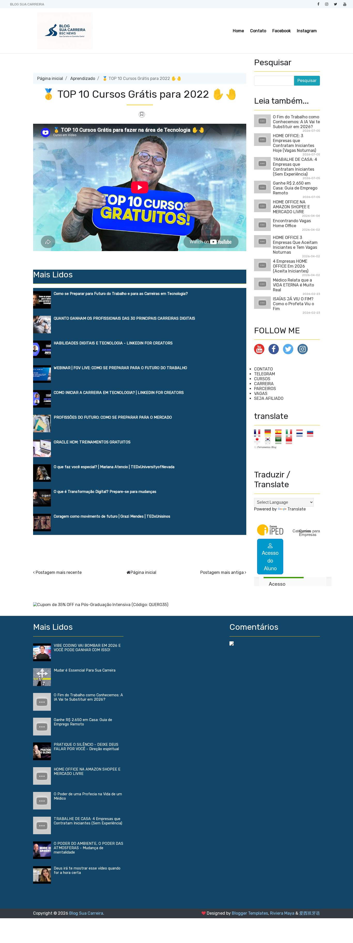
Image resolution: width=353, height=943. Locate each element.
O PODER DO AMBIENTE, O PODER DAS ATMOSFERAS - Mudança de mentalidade (88, 848)
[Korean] (269, 440)
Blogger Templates (250, 913)
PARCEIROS (265, 388)
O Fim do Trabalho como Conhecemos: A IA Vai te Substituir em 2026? (296, 121)
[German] (269, 433)
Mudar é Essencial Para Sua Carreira (85, 670)
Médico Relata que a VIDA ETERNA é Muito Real (293, 285)
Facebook (281, 30)
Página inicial (50, 78)
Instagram (307, 30)
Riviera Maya (282, 913)
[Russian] (312, 433)
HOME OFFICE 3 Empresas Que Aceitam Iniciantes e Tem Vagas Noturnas (295, 245)
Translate (296, 509)
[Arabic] (280, 440)
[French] (259, 433)
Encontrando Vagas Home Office (292, 223)
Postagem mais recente (59, 572)
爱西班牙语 (309, 913)
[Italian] (290, 433)
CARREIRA (264, 383)
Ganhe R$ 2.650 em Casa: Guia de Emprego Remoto (295, 188)
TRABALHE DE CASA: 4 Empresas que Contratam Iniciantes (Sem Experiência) (295, 167)
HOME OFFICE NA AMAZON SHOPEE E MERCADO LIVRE (291, 207)
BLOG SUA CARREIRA (27, 4)
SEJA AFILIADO (268, 398)
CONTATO (263, 369)
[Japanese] (259, 440)
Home (238, 30)
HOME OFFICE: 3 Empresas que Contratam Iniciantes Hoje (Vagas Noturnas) (294, 143)
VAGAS (260, 393)
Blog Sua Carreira (86, 913)
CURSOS (262, 378)
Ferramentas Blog (266, 447)
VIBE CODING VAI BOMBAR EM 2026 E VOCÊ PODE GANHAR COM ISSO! (87, 647)
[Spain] (280, 433)
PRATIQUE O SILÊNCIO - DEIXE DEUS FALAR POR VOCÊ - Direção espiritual (86, 746)
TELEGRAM (264, 373)
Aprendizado (82, 78)
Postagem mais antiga (222, 572)
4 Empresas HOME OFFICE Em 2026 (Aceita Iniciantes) (290, 266)
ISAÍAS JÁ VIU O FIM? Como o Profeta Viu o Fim (293, 303)
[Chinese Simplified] (290, 440)
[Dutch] (301, 433)
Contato (258, 30)
